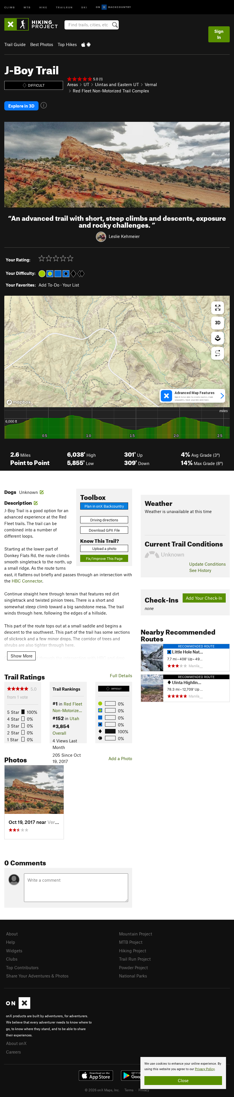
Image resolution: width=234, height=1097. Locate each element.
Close (183, 1080)
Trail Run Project (135, 958)
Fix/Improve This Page (104, 558)
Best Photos (41, 44)
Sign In (218, 34)
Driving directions (104, 520)
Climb (9, 7)
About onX (16, 1043)
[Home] (33, 24)
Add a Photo (120, 758)
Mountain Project (135, 933)
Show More (22, 655)
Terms (129, 1090)
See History (200, 570)
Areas (72, 84)
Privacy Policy (205, 1069)
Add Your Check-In (204, 598)
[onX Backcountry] (113, 7)
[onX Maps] (18, 1007)
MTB (27, 7)
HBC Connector (27, 580)
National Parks (133, 975)
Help (10, 942)
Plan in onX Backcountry (104, 506)
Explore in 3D (21, 105)
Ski (84, 7)
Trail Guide (15, 44)
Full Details (121, 675)
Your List (70, 284)
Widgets (14, 950)
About (12, 933)
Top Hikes (67, 44)
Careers (13, 1051)
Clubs (11, 958)
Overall (59, 733)
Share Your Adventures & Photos (37, 975)
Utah (74, 718)
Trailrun (64, 7)
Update (207, 564)
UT (86, 84)
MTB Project (130, 942)
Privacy (143, 1090)
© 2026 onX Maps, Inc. (102, 1090)
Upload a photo (104, 548)
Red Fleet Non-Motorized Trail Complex (111, 90)
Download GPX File (104, 530)
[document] (183, 1073)
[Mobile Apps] (85, 44)
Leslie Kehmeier (124, 236)
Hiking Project (132, 950)
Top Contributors (22, 967)
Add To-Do (49, 284)
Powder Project (133, 967)
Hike (43, 7)
